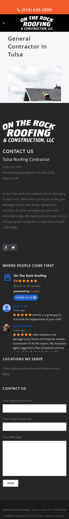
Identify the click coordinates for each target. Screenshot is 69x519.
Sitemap (49, 515)
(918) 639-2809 (36, 9)
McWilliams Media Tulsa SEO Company (24, 515)
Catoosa (15, 368)
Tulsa (6, 368)
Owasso (35, 368)
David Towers (22, 326)
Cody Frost (20, 306)
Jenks (25, 368)
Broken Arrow (50, 368)
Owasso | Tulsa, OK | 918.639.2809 (49, 509)
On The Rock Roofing (30, 275)
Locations (60, 515)
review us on (24, 297)
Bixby (6, 374)
